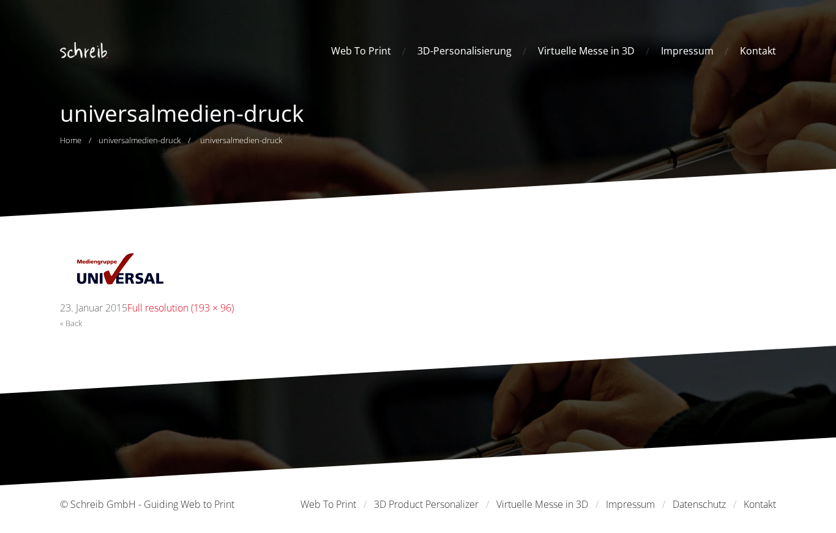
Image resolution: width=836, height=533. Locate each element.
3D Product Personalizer (426, 504)
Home (70, 140)
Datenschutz (699, 504)
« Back (71, 323)
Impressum (687, 51)
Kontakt (758, 51)
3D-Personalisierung (464, 51)
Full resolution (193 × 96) (180, 308)
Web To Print (361, 51)
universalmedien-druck (140, 140)
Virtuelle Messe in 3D (586, 51)
